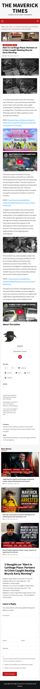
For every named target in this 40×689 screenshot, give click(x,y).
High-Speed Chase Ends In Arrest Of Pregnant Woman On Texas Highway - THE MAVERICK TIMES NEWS (17, 581)
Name (5, 640)
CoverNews (28, 683)
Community (6, 543)
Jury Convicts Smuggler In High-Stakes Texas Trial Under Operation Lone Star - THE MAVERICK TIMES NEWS (18, 588)
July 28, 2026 (12, 519)
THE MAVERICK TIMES (20, 8)
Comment (6, 615)
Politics (31, 472)
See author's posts (20, 351)
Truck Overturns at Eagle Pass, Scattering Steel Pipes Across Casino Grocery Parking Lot (19, 202)
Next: (19, 437)
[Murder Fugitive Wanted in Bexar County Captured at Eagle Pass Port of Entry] (20, 535)
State (25, 545)
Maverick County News (16, 472)
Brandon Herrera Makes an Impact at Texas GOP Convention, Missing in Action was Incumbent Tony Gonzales (19, 122)
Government (16, 469)
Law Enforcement (22, 507)
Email (23, 640)
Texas (4, 474)
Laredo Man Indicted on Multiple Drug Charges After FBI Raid (10, 397)
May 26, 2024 (13, 56)
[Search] (38, 21)
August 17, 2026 (12, 484)
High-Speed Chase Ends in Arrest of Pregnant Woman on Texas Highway (10, 404)
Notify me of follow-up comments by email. (19, 664)
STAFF (5, 56)
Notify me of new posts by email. (15, 668)
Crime (14, 45)
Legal (23, 469)
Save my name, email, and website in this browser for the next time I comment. (19, 660)
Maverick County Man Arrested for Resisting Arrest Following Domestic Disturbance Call (19, 516)
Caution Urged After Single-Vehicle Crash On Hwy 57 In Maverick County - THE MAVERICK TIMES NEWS (19, 595)
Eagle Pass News (7, 45)
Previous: (19, 428)
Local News (6, 472)
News (25, 472)
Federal (28, 543)
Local (27, 469)
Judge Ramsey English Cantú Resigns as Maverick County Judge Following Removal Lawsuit (18, 480)
